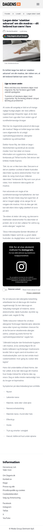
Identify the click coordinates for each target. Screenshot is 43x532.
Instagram (7, 507)
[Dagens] (18, 4)
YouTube (6, 518)
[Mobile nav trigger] (38, 4)
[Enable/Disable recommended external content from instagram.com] (5, 290)
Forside (7, 14)
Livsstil (18, 14)
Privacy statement (33, 293)
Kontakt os (7, 479)
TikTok (5, 511)
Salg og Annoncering (12, 498)
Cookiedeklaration (10, 494)
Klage (5, 483)
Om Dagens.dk (9, 475)
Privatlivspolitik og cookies (14, 490)
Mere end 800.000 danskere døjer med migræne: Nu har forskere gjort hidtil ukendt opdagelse (21, 90)
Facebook (7, 503)
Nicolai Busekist (11, 31)
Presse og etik (9, 487)
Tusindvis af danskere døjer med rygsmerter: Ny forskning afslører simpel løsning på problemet (22, 98)
